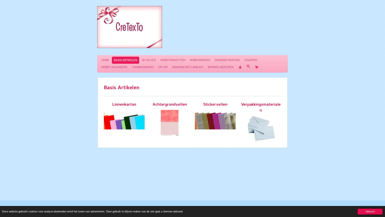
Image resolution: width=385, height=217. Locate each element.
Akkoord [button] (370, 211)
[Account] (240, 67)
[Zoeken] (248, 66)
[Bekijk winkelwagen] (256, 67)
